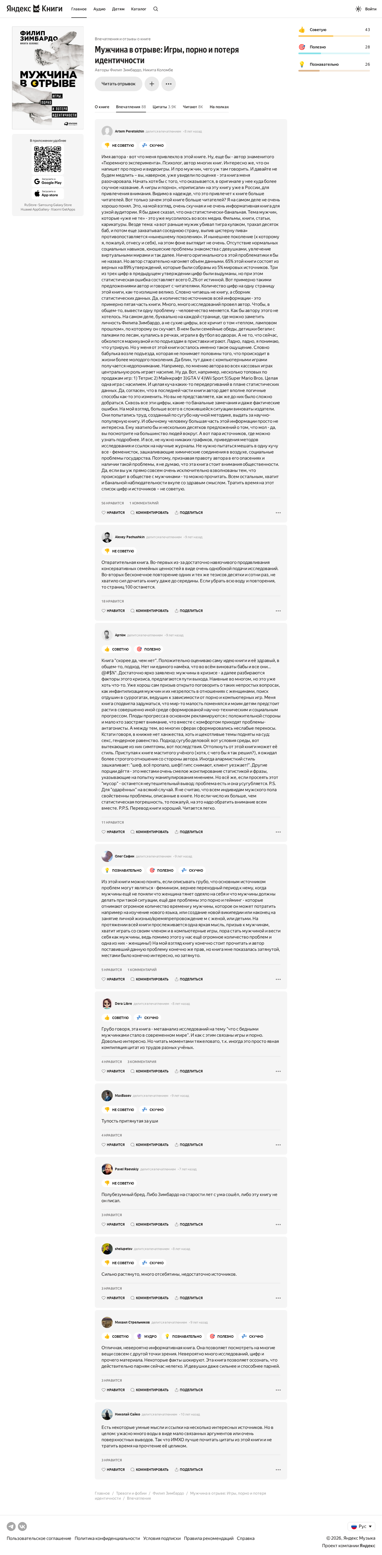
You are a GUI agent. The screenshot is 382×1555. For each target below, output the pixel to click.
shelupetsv (123, 1249)
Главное (79, 9)
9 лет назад (193, 537)
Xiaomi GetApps (63, 209)
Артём (120, 635)
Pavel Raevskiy (127, 1169)
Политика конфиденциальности (107, 1538)
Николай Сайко (127, 1414)
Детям (118, 9)
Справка (245, 1538)
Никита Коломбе (158, 70)
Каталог (138, 9)
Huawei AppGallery (35, 209)
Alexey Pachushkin (130, 537)
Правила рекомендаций (209, 1538)
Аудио (99, 9)
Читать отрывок (119, 83)
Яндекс (367, 1545)
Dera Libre (123, 1004)
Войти (370, 9)
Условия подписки (162, 1538)
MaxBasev (123, 1096)
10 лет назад (190, 1414)
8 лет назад (193, 131)
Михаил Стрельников (132, 1322)
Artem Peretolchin (129, 131)
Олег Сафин (124, 856)
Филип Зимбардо (125, 70)
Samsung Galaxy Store (55, 205)
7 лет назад (188, 1169)
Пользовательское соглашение (39, 1538)
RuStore (30, 205)
